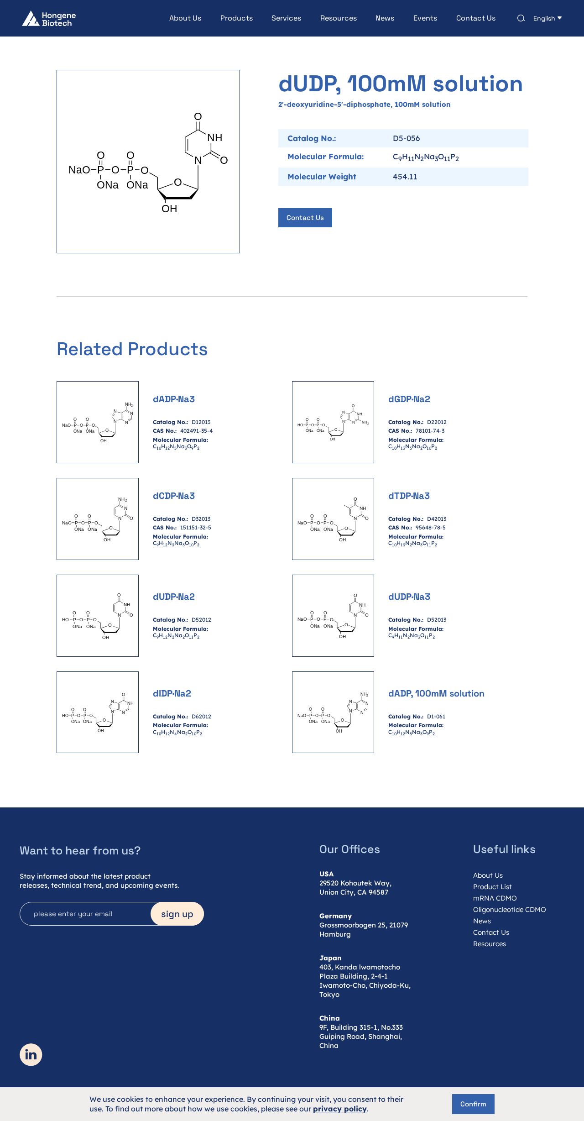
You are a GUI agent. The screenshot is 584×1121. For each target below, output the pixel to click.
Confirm (473, 1104)
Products (236, 18)
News (384, 18)
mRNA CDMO (495, 898)
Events (425, 18)
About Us (185, 18)
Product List (492, 886)
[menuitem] (175, 18)
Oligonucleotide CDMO (509, 909)
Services (286, 18)
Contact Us (475, 18)
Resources (338, 18)
